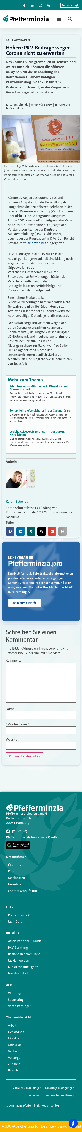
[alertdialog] (41, 1126)
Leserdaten (15, 884)
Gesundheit (16, 108)
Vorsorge (14, 1058)
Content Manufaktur (22, 891)
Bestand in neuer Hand (24, 954)
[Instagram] (19, 831)
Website (11, 739)
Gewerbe (14, 1045)
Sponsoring (16, 999)
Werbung (14, 993)
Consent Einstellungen (27, 1088)
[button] (59, 19)
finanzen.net (37, 243)
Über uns (14, 865)
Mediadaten (16, 878)
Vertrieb (13, 1051)
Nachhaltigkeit (18, 973)
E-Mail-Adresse (17, 724)
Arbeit (12, 1025)
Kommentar (15, 660)
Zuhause (14, 1064)
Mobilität (14, 1038)
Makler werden (18, 960)
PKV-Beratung (18, 947)
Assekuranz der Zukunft (24, 941)
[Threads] (25, 831)
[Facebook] (8, 831)
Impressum (35, 1095)
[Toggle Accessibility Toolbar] (73, 1123)
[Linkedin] (14, 831)
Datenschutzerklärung (60, 1095)
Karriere (13, 871)
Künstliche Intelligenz (23, 967)
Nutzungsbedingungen (59, 1088)
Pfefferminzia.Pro (20, 915)
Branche (14, 1070)
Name (11, 709)
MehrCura (15, 921)
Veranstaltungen (20, 1006)
